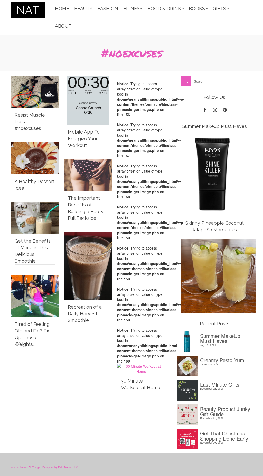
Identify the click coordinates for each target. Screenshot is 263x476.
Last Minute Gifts (219, 384)
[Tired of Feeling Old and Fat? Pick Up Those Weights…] (35, 296)
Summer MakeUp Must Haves (220, 338)
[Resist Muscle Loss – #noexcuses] (35, 92)
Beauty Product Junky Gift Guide (225, 411)
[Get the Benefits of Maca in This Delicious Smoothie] (35, 218)
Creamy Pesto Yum (222, 359)
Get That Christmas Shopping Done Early (224, 435)
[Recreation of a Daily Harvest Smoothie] (88, 266)
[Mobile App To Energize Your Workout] (88, 100)
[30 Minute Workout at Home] (141, 369)
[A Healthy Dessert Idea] (35, 158)
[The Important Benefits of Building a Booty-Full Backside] (88, 175)
